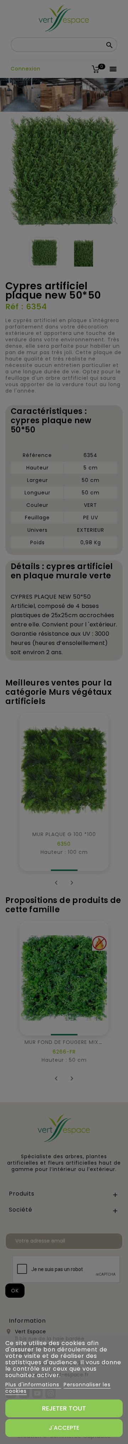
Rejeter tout (64, 1408)
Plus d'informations (33, 1384)
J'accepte (64, 1428)
